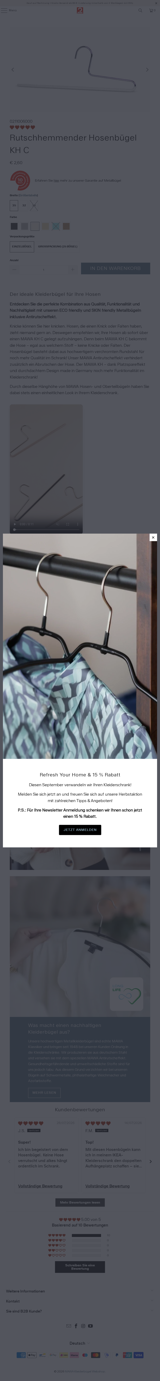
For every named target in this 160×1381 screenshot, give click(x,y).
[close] (153, 537)
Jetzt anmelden (80, 830)
